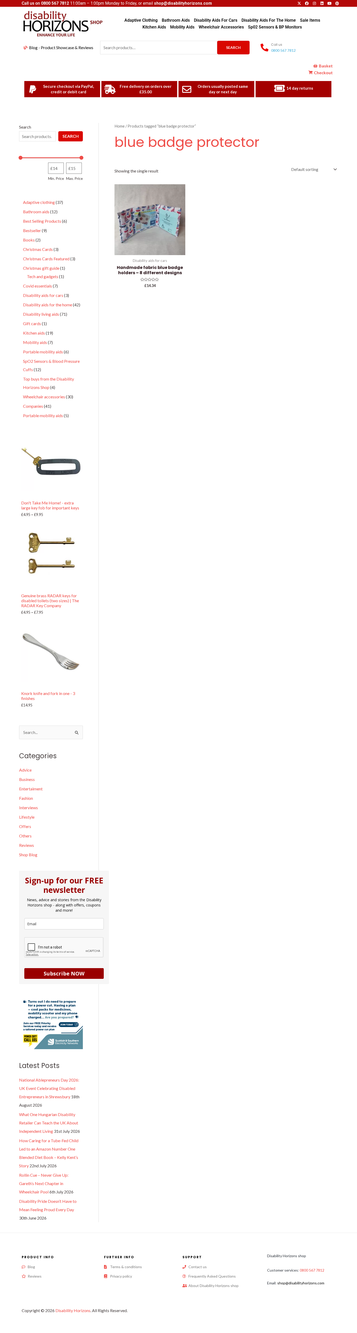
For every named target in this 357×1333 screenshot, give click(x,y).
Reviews (26, 845)
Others (25, 835)
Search (233, 47)
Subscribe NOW (64, 973)
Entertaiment (31, 788)
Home (119, 126)
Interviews (28, 807)
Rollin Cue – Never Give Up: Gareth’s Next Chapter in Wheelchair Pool (43, 1183)
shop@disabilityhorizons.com (300, 1283)
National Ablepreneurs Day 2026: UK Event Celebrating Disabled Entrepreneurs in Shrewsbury (49, 1088)
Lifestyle (26, 816)
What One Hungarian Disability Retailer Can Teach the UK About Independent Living (48, 1123)
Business (27, 779)
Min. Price (56, 178)
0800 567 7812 (55, 3)
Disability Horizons (72, 1310)
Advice (25, 769)
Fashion (26, 798)
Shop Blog (28, 854)
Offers (25, 826)
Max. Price (74, 178)
